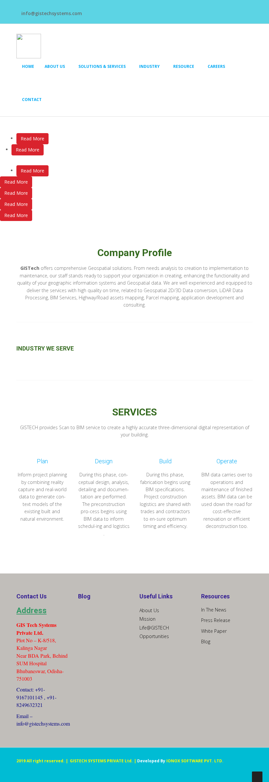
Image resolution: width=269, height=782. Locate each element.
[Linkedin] (108, 10)
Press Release (215, 620)
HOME (28, 66)
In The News (213, 610)
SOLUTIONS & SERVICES (102, 66)
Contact (32, 99)
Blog (205, 641)
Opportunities (154, 636)
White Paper (214, 631)
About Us (149, 610)
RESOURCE (183, 66)
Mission (147, 619)
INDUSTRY (149, 66)
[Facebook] (92, 10)
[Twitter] (100, 10)
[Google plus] (125, 10)
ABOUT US (55, 66)
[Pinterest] (116, 10)
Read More (32, 138)
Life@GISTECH (154, 628)
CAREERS (216, 66)
